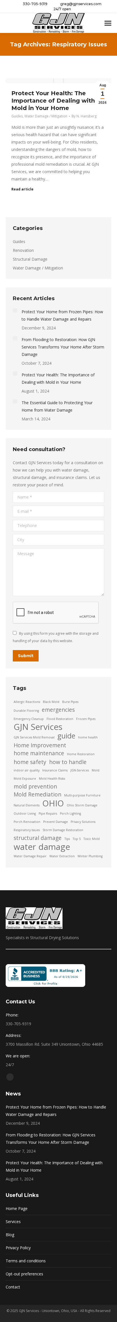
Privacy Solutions (83, 822)
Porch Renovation (27, 822)
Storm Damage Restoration (63, 830)
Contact (13, 1287)
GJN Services (38, 726)
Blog (10, 1234)
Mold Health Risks (52, 779)
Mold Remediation (37, 794)
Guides (17, 116)
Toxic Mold (91, 839)
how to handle (68, 762)
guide (66, 736)
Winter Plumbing (90, 856)
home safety (30, 762)
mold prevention (35, 786)
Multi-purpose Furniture (82, 795)
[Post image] (15, 310)
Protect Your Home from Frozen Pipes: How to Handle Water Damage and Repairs (62, 315)
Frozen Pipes (85, 719)
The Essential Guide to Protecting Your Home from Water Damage (57, 406)
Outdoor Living (25, 813)
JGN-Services (79, 770)
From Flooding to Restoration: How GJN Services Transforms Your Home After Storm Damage (63, 347)
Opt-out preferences (24, 1274)
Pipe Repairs (48, 813)
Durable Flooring (26, 711)
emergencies (58, 709)
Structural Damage (30, 259)
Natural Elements (26, 805)
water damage (42, 846)
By (84, 116)
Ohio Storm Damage (82, 805)
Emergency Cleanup (29, 719)
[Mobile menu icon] (108, 23)
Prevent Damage (55, 822)
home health (88, 737)
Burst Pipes (70, 702)
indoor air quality (26, 770)
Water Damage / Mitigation (45, 116)
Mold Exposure (25, 779)
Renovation (23, 250)
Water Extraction (62, 856)
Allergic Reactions (27, 702)
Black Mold (51, 702)
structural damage (38, 838)
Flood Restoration (60, 719)
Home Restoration (81, 754)
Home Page (17, 1208)
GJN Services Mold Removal (34, 737)
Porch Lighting (70, 813)
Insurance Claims (55, 770)
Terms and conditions (26, 1260)
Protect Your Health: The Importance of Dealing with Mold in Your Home (53, 100)
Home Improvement (40, 745)
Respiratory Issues (27, 830)
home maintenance (39, 753)
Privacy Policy (18, 1247)
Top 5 (77, 839)
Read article (22, 189)
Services (13, 1221)
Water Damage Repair (30, 856)
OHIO (53, 803)
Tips (67, 839)
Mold (95, 770)
